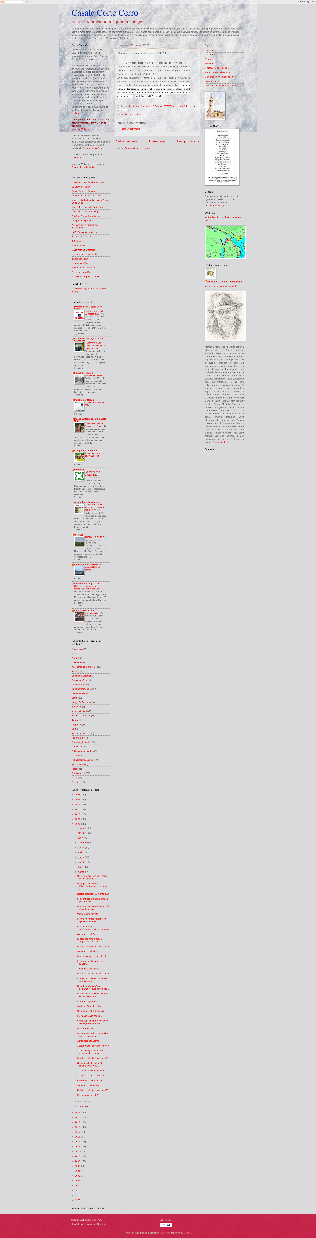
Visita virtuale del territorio (217, 72)
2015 (78, 1132)
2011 (77, 1151)
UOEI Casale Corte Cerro (84, 232)
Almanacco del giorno (88, 1085)
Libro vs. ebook (92, 613)
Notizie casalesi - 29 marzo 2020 (93, 894)
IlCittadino (76, 706)
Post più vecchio (188, 141)
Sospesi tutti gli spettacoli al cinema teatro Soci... (91, 1064)
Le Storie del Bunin (81, 186)
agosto (81, 847)
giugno (81, 857)
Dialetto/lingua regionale (217, 68)
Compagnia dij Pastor (93, 148)
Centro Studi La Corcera (84, 191)
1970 (78, 1200)
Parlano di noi (78, 737)
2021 (78, 819)
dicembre (83, 828)
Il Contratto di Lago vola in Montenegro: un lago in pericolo (95, 346)
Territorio (76, 782)
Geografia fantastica (81, 702)
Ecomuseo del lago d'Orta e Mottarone (88, 339)
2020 (78, 824)
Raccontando (78, 764)
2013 (78, 1141)
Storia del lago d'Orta (82, 272)
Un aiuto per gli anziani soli (90, 1011)
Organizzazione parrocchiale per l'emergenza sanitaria (93, 1022)
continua (76, 113)
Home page (157, 141)
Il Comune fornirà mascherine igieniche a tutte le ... (91, 920)
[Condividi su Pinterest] (128, 110)
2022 (78, 814)
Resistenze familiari (94, 375)
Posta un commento (130, 128)
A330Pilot (165, 1232)
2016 (78, 1127)
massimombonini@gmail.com (219, 205)
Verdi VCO (79, 469)
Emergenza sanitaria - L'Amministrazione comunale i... (92, 886)
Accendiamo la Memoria (83, 267)
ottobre (81, 837)
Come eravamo (79, 684)
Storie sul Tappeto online (89, 1006)
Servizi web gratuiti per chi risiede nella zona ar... (90, 1052)
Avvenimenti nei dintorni (83, 667)
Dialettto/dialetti (79, 693)
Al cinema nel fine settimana (91, 1070)
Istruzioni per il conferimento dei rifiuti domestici (93, 907)
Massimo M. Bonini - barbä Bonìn (88, 182)
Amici (74, 653)
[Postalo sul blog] (121, 110)
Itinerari (75, 720)
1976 (78, 1190)
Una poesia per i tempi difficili (91, 956)
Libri (74, 729)
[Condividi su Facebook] (125, 110)
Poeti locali (77, 746)
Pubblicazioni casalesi (82, 760)
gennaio (82, 1106)
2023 (78, 809)
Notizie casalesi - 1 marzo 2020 (92, 1090)
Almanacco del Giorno (88, 934)
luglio (81, 852)
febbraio (82, 1101)
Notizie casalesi (133, 114)
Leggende (76, 724)
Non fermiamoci (85, 1028)
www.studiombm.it (224, 442)
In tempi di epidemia (87, 1001)
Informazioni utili (80, 711)
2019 (78, 1112)
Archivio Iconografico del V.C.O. (87, 276)
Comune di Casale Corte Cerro (87, 195)
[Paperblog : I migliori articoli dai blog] (166, 1226)
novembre (83, 832)
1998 (78, 1180)
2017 (78, 1122)
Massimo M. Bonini (81, 129)
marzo (81, 872)
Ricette (75, 769)
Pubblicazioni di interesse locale (220, 85)
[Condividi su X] (123, 110)
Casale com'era (79, 680)
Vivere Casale (78, 245)
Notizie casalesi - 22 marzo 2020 (93, 946)
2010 (78, 1156)
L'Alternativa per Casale (83, 250)
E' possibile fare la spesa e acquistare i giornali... (90, 940)
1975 (78, 1195)
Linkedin (90, 167)
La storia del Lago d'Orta (87, 583)
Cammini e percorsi (81, 675)
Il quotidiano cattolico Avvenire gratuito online (92, 979)
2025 (78, 799)
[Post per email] (193, 106)
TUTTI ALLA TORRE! (95, 537)
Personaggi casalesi (81, 742)
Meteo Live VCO (80, 263)
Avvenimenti (78, 662)
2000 (78, 1176)
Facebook (76, 157)
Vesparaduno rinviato (87, 914)
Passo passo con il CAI (88, 1095)
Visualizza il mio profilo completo (221, 286)
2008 (78, 1166)
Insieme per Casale (81, 236)
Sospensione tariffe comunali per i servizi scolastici (93, 1034)
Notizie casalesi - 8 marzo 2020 (92, 1058)
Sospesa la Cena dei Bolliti (90, 1075)
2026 (78, 794)
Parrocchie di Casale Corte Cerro (88, 207)
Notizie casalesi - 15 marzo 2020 (93, 973)
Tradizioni (209, 63)
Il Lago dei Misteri (80, 258)
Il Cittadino (77, 241)
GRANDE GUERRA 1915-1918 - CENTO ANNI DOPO (94, 507)
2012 (78, 1146)
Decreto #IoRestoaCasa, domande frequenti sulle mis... (93, 987)
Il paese (209, 54)
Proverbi (76, 755)
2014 (78, 1136)
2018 (78, 1117)
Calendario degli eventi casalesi (220, 76)
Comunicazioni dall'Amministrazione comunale (93, 927)
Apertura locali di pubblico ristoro (93, 1045)
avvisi (74, 671)
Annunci (76, 658)
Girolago (78, 534)
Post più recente (126, 141)
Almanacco (77, 649)
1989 (78, 1185)
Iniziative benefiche (81, 715)
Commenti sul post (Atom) (137, 148)
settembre (83, 842)
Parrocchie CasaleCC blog (85, 211)
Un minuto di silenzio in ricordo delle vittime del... (92, 877)
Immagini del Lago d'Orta (87, 564)
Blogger (187, 1232)
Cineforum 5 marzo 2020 (89, 1080)
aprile (81, 867)
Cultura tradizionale (81, 689)
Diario (74, 697)
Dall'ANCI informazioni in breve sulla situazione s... (92, 995)
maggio (82, 862)
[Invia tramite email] (118, 110)
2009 (78, 1161)
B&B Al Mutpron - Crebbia (84, 254)
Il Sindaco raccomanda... (89, 1016)
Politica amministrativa (83, 751)
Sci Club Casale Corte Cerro (86, 216)
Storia (74, 777)
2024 (78, 804)
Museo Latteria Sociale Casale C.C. (90, 420)
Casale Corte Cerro (105, 12)
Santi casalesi (78, 773)
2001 (78, 1171)
